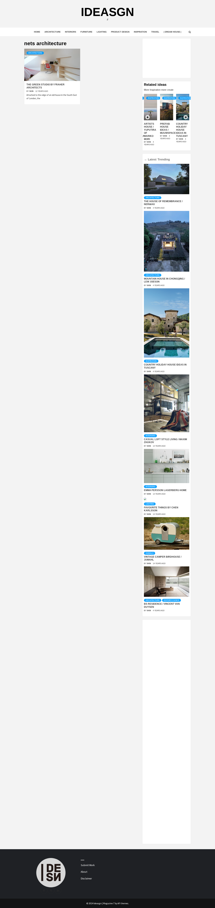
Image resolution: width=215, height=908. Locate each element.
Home (37, 32)
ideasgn (107, 11)
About (84, 871)
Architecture (52, 32)
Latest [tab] (152, 159)
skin (31, 91)
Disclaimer (86, 878)
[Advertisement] (166, 58)
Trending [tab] (164, 159)
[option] (167, 121)
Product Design (120, 32)
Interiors (70, 32)
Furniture (86, 32)
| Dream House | (172, 32)
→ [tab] (145, 159)
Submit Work (88, 865)
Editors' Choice (171, 600)
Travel (155, 32)
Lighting (102, 32)
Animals (149, 553)
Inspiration (140, 32)
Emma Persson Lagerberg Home (165, 490)
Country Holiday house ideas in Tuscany (166, 130)
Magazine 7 (108, 903)
